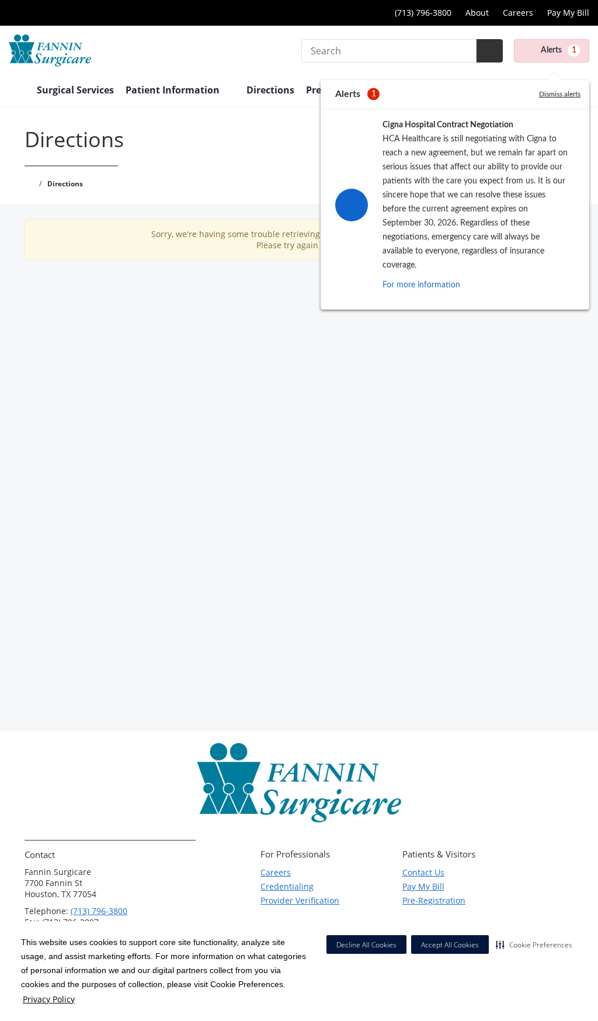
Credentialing (287, 886)
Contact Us (423, 872)
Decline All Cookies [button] (366, 945)
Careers (518, 12)
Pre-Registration (433, 900)
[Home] (17, 91)
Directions (270, 90)
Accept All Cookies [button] (450, 945)
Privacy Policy (49, 999)
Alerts (558, 50)
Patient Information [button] (174, 90)
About (477, 12)
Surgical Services (75, 90)
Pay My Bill (568, 12)
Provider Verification (299, 900)
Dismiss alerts (559, 94)
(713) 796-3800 (99, 910)
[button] (534, 944)
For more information (421, 285)
